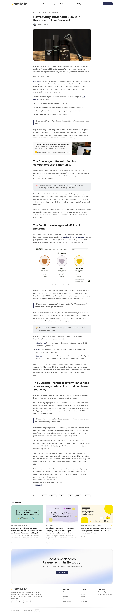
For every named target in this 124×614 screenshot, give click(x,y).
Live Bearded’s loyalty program (74, 237)
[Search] (100, 3)
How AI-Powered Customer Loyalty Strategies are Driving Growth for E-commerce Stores (96, 530)
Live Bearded (38, 81)
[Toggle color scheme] (37, 610)
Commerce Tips (102, 592)
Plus (47, 525)
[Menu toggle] (48, 4)
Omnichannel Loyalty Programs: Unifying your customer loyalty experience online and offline (60, 530)
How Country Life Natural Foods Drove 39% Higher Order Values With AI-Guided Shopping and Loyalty (27, 530)
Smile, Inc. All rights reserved (24, 610)
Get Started (37, 485)
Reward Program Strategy (88, 525)
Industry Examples (16, 525)
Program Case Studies (40, 13)
